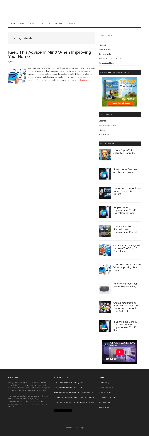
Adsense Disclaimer (106, 387)
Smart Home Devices (74, 10)
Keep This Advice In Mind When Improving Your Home (49, 54)
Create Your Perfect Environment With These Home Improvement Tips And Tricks (126, 307)
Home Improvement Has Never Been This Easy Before (127, 191)
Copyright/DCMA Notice (107, 397)
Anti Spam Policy (105, 392)
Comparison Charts (106, 63)
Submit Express (62, 410)
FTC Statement (104, 402)
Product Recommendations (110, 58)
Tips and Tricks (105, 54)
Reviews (102, 45)
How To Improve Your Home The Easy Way (125, 285)
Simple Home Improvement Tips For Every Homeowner (125, 210)
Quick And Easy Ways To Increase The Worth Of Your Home (126, 248)
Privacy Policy (104, 383)
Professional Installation (109, 125)
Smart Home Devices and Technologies (125, 170)
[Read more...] (84, 80)
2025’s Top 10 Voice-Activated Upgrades (124, 151)
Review (102, 130)
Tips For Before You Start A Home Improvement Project (125, 229)
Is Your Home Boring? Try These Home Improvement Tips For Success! (125, 326)
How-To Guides (105, 49)
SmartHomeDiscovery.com (29, 385)
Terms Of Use (104, 407)
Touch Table (104, 134)
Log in (82, 428)
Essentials (103, 121)
